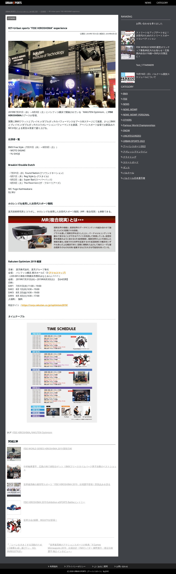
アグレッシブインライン (135, 151)
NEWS (148, 2)
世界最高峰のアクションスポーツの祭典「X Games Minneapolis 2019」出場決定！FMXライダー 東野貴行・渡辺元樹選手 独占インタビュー (80, 548)
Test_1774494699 (145, 65)
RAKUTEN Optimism (41, 432)
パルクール (128, 172)
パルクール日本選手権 (134, 178)
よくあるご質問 (101, 566)
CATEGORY (162, 2)
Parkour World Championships (139, 125)
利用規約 (54, 566)
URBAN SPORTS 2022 (134, 141)
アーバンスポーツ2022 (134, 146)
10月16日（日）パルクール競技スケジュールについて (153, 75)
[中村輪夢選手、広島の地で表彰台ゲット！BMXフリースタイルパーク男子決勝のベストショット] (14, 472)
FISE (125, 98)
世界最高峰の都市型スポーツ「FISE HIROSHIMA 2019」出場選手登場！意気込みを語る (67, 484)
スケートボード (130, 162)
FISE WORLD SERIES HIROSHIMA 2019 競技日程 (48, 448)
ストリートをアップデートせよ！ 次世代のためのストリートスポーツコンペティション (152, 35)
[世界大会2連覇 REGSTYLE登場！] (14, 525)
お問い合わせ (122, 566)
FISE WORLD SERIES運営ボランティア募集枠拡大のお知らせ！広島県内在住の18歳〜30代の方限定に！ (153, 52)
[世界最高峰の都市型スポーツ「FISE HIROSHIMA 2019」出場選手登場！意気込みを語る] (14, 490)
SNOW (126, 130)
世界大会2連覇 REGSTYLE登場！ (40, 520)
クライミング (129, 156)
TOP (22, 11)
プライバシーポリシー (76, 566)
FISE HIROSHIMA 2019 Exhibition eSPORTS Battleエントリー (54, 502)
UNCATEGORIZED (132, 135)
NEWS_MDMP (130, 109)
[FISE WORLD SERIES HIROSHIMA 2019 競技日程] (14, 454)
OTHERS (11, 18)
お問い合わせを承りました (149, 23)
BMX (125, 93)
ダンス (126, 167)
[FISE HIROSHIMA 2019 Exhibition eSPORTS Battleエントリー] (14, 507)
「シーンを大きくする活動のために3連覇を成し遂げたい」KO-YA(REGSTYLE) (24, 548)
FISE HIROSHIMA (21, 432)
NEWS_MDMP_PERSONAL (136, 114)
